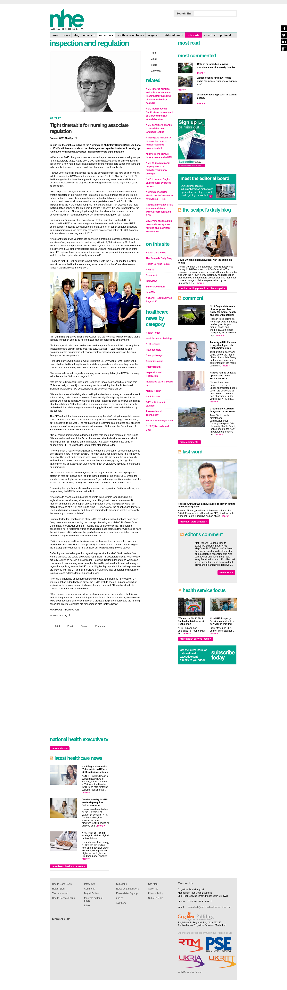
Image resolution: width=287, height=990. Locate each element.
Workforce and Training (159, 338)
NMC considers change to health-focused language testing (159, 128)
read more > (226, 572)
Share (84, 626)
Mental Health (153, 391)
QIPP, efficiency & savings (155, 404)
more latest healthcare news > (68, 866)
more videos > (60, 748)
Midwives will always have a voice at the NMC (159, 156)
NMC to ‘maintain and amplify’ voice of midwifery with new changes (157, 168)
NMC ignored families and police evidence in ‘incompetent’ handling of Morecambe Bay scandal (158, 96)
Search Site (184, 13)
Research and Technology (153, 413)
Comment (100, 626)
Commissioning (154, 361)
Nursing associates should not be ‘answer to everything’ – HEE (159, 195)
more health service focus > (195, 638)
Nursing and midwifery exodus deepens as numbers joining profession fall (158, 143)
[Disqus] (95, 683)
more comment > (189, 442)
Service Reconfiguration (159, 420)
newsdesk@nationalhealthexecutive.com (209, 907)
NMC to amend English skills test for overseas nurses (158, 183)
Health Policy (153, 332)
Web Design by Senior (190, 972)
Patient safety (153, 349)
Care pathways (154, 355)
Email (70, 626)
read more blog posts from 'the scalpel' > (202, 288)
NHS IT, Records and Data (157, 428)
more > (86, 792)
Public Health (153, 366)
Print (57, 626)
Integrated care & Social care (159, 383)
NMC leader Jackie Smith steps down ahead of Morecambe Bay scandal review (159, 114)
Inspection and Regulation (154, 374)
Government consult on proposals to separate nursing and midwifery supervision (159, 226)
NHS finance (153, 396)
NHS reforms (153, 344)
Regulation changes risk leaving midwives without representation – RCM (159, 210)
